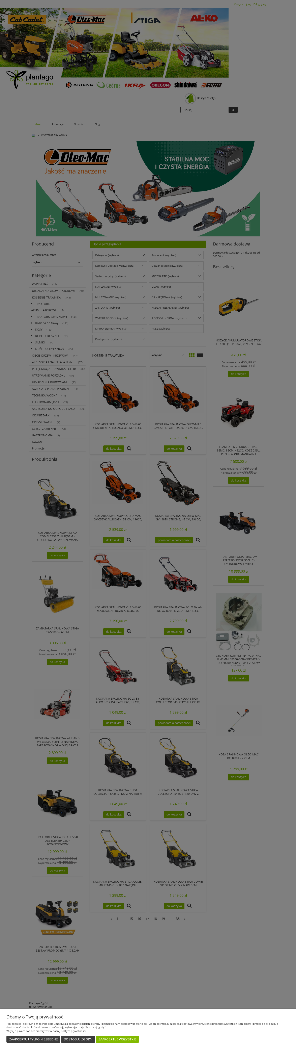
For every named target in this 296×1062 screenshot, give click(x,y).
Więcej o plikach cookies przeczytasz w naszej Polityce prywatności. (46, 1031)
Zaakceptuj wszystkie (117, 1039)
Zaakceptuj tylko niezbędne (33, 1039)
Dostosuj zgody (78, 1039)
